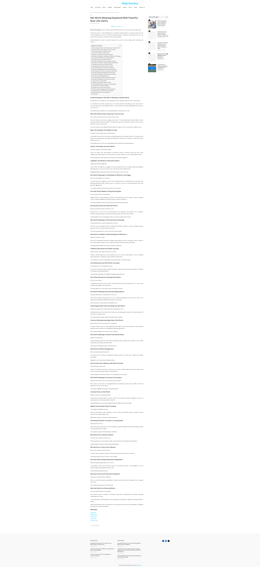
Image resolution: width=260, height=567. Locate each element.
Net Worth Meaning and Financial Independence (105, 69)
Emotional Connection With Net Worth (101, 59)
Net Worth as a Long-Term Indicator (102, 87)
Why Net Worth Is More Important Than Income (104, 49)
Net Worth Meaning (95, 525)
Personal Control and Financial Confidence (103, 90)
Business (110, 7)
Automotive (98, 7)
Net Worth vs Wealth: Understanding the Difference (105, 62)
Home (91, 7)
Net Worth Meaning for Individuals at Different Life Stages (106, 56)
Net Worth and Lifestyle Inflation (101, 85)
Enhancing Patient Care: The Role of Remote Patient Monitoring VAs (162, 23)
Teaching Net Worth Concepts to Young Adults (104, 84)
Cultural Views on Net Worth (100, 81)
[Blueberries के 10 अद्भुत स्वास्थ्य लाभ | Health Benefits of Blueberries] (152, 57)
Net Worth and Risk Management (101, 76)
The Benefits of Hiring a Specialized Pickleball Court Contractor (162, 67)
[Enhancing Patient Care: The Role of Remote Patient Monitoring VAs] (152, 24)
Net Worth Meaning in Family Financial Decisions (104, 74)
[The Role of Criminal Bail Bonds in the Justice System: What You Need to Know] (152, 46)
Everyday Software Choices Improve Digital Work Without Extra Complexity (129, 544)
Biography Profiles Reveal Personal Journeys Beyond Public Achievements (100, 544)
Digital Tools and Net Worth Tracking (102, 82)
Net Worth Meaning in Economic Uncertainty (104, 79)
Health (130, 7)
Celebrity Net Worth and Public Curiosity (102, 64)
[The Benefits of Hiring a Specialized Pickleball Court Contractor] (152, 68)
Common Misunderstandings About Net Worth (104, 72)
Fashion (125, 7)
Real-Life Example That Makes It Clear (101, 51)
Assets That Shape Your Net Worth (100, 53)
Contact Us (142, 7)
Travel (135, 7)
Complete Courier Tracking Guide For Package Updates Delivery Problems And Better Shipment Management (129, 550)
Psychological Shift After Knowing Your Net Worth (105, 71)
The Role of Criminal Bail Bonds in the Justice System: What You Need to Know (162, 45)
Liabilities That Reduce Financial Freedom (102, 54)
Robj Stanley (138, 565)
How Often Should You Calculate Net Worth (103, 67)
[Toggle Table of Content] (119, 46)
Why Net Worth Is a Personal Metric (101, 92)
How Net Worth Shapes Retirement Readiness (104, 89)
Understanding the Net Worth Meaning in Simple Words (105, 48)
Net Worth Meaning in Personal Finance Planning (104, 61)
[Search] (169, 7)
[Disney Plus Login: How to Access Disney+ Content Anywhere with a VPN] (152, 35)
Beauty (104, 7)
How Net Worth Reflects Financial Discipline (103, 58)
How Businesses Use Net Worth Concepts (103, 66)
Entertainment (117, 7)
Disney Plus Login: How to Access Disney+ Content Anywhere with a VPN (162, 34)
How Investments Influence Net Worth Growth (104, 77)
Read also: (95, 94)
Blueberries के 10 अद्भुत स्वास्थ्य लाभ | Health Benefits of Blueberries (162, 56)
